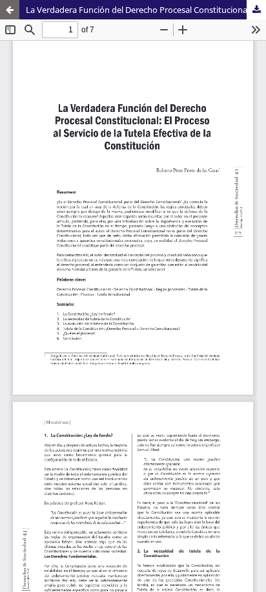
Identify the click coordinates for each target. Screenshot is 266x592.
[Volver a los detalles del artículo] (9, 9)
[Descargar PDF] (256, 9)
